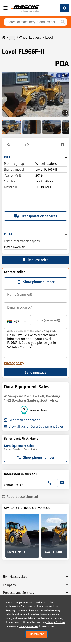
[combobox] (7, 321)
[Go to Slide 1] (11, 127)
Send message (35, 372)
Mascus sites (18, 577)
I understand (36, 634)
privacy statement (28, 626)
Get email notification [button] (25, 420)
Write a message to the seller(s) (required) (31, 331)
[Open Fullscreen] (65, 113)
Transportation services (39, 216)
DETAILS (11, 234)
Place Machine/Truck (64, 8)
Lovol (49, 37)
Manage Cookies (55, 622)
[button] (35, 94)
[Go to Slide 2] (31, 127)
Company (9, 585)
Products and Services (18, 593)
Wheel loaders (30, 37)
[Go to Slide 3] (51, 127)
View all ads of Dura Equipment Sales (36, 426)
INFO (7, 157)
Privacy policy (14, 363)
